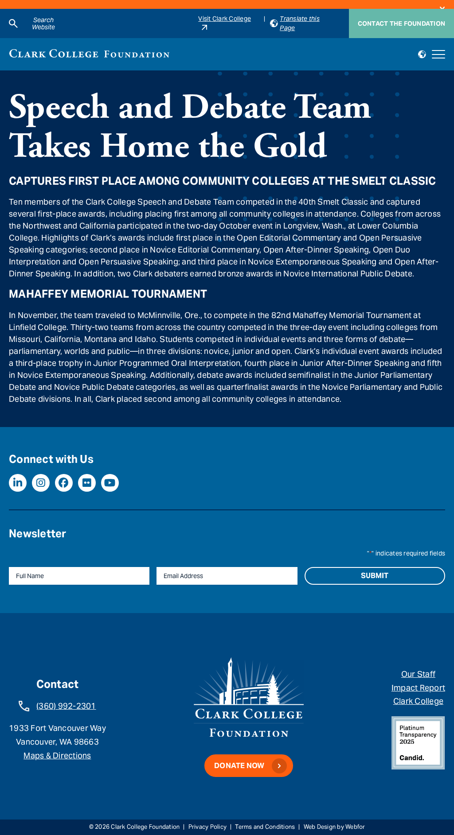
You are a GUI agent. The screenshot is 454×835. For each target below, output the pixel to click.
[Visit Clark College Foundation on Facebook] (64, 483)
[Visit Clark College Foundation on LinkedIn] (18, 483)
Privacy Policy (207, 827)
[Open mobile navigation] (438, 54)
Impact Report (418, 688)
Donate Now (239, 765)
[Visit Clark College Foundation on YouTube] (110, 483)
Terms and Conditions (265, 827)
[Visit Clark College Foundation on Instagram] (41, 483)
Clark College (418, 701)
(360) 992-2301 (66, 706)
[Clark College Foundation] (89, 53)
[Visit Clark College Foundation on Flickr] (87, 483)
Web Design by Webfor (334, 827)
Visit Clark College (224, 19)
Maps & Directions (57, 755)
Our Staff (418, 674)
